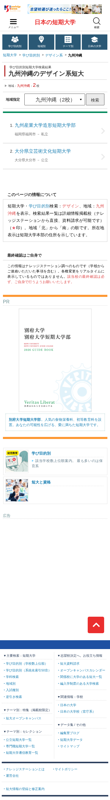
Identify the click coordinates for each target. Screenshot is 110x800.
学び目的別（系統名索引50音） (28, 670)
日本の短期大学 (55, 22)
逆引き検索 (14, 696)
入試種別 (12, 690)
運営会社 (12, 775)
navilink (13, 22)
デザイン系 (54, 55)
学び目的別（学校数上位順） (27, 663)
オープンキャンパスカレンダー (82, 670)
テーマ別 (68, 46)
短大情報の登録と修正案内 (25, 789)
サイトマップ (69, 746)
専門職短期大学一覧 (20, 746)
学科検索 (12, 676)
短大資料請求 (69, 663)
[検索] (96, 21)
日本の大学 (94, 46)
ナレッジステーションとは (25, 769)
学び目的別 (14, 46)
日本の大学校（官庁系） (78, 711)
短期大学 (10, 55)
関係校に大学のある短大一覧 (81, 676)
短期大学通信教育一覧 (22, 752)
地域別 (41, 46)
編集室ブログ (69, 733)
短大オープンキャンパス (23, 718)
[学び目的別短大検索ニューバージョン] (65, 6)
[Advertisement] (55, 558)
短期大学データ (71, 739)
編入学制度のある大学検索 (79, 683)
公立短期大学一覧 (19, 739)
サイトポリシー (66, 769)
